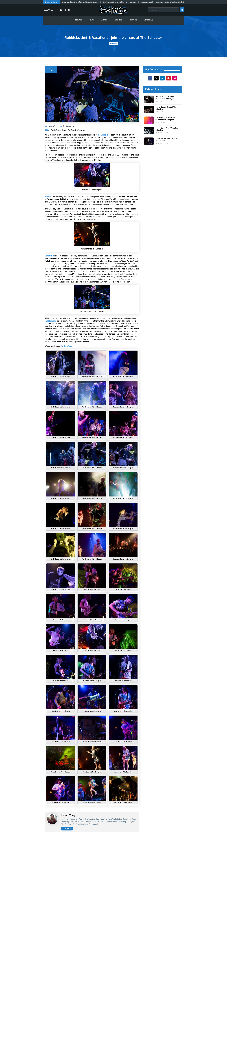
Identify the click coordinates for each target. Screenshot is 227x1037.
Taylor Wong (66, 346)
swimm (64, 130)
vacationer (81, 130)
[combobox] (163, 9)
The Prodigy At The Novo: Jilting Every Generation (91, 2)
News (91, 20)
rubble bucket (56, 130)
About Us (133, 20)
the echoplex (72, 130)
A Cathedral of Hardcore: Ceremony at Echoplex (165, 118)
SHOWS (114, 43)
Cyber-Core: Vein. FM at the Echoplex (166, 129)
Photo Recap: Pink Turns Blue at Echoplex (167, 139)
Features (78, 20)
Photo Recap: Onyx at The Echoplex (165, 108)
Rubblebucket (51, 321)
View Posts (66, 829)
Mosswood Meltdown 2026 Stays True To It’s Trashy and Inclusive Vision (137, 2)
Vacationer (49, 256)
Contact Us (148, 20)
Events (104, 20)
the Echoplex (103, 135)
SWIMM (48, 197)
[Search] (182, 9)
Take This (118, 20)
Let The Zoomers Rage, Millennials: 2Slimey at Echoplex (164, 98)
